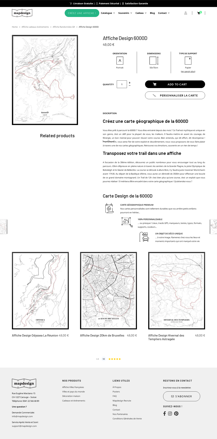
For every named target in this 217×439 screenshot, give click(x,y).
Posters (116, 391)
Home (15, 26)
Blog (152, 12)
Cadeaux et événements (73, 400)
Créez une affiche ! (82, 13)
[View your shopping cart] (198, 13)
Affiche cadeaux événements (35, 26)
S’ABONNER (183, 396)
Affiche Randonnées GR (64, 26)
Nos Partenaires (120, 414)
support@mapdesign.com (24, 426)
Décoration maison (71, 396)
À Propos (117, 387)
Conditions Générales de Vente (127, 418)
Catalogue (106, 12)
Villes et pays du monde (73, 391)
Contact (162, 12)
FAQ (115, 396)
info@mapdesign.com (22, 416)
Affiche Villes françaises (73, 387)
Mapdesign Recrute (122, 400)
